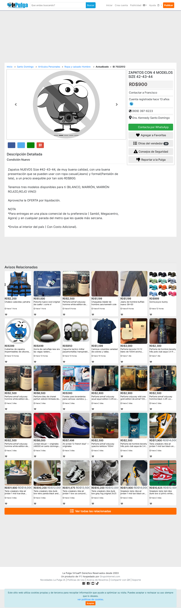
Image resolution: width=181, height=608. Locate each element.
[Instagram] (84, 583)
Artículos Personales (49, 66)
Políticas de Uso (76, 579)
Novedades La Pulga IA (52, 579)
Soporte (136, 579)
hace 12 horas (157, 309)
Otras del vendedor (152, 143)
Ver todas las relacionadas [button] (92, 511)
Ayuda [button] (153, 5)
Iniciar (109, 5)
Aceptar (90, 603)
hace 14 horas (99, 356)
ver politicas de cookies (90, 599)
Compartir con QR (120, 579)
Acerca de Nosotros (97, 579)
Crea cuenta (121, 5)
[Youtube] (93, 583)
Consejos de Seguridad (153, 151)
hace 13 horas (12, 356)
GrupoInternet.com (110, 576)
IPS (80, 576)
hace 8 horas (99, 309)
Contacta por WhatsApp (153, 127)
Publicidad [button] (136, 5)
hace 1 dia (126, 356)
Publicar (168, 5)
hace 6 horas (70, 309)
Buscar (90, 5)
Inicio (9, 66)
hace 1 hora (11, 309)
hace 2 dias (11, 403)
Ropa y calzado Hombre (77, 66)
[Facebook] (88, 583)
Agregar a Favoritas (153, 135)
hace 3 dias (40, 450)
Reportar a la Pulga (153, 159)
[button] (16, 104)
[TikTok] (97, 583)
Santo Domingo (25, 66)
